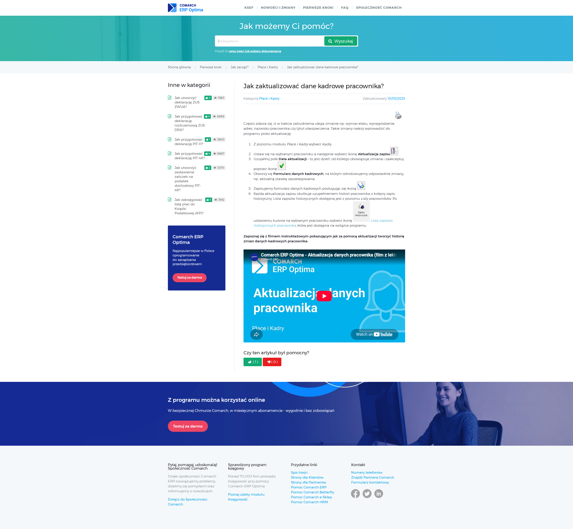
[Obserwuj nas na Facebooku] (355, 498)
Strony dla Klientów (307, 477)
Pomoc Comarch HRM (309, 502)
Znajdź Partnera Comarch (372, 477)
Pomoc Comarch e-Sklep (311, 497)
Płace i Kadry (269, 99)
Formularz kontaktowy (370, 482)
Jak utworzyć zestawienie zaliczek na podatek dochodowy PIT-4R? (188, 179)
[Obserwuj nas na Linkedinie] (378, 498)
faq (345, 8)
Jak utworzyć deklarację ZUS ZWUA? (187, 102)
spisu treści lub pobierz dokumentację (255, 51)
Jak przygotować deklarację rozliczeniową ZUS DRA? (190, 123)
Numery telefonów (366, 472)
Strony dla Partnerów (308, 482)
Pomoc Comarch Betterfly (312, 492)
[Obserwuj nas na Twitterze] (367, 498)
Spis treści (299, 472)
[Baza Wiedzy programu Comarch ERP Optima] (185, 7)
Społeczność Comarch (379, 8)
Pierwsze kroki (318, 8)
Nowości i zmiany (278, 8)
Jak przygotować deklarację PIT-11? (189, 141)
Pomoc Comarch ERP (309, 487)
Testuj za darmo (189, 277)
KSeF (248, 8)
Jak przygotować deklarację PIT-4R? (190, 155)
